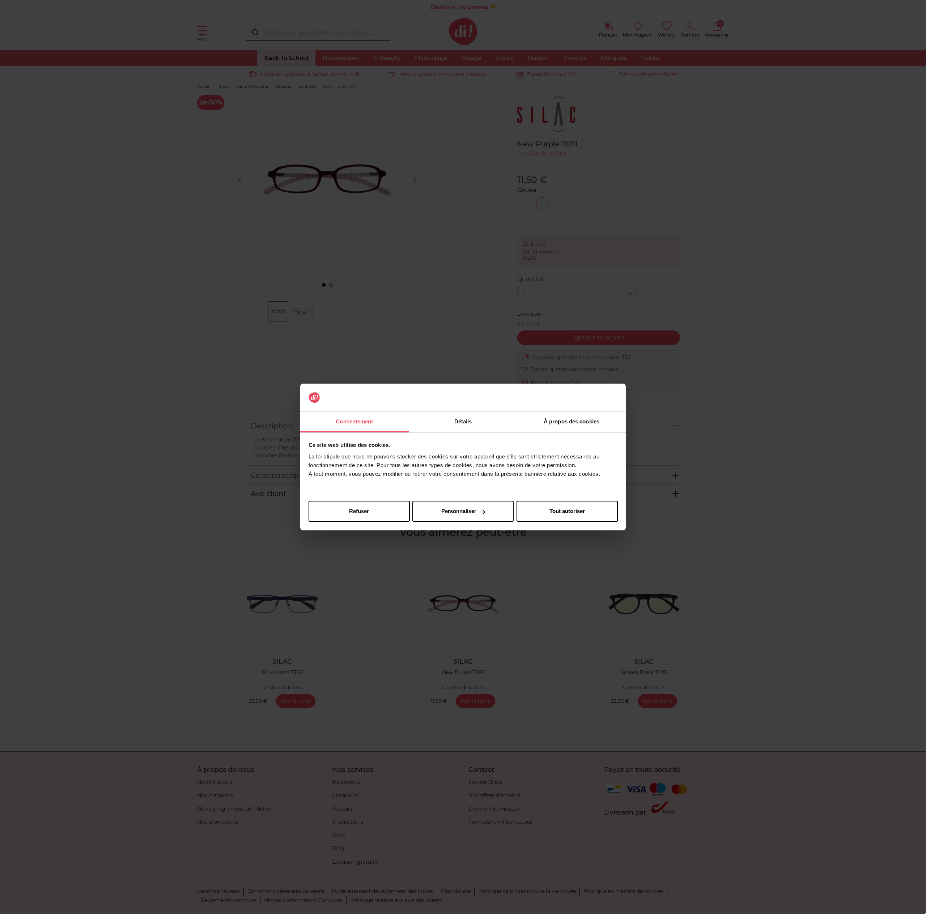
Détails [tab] (463, 421)
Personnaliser (458, 511)
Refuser (359, 511)
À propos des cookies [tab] (571, 421)
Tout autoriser (567, 511)
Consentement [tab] (354, 421)
